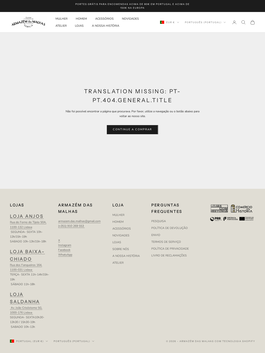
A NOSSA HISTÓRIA (105, 26)
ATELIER (61, 26)
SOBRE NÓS (120, 249)
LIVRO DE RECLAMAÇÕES (169, 255)
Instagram (64, 245)
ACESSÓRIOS (104, 19)
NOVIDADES (130, 19)
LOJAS (79, 26)
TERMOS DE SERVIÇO (166, 242)
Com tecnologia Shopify (235, 341)
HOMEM (81, 19)
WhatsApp (65, 255)
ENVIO (155, 235)
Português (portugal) (203, 22)
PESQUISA (158, 221)
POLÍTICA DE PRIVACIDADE (170, 249)
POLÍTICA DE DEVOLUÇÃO (169, 228)
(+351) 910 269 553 (71, 226)
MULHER (61, 19)
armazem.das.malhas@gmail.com (79, 221)
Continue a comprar (132, 129)
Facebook (64, 250)
